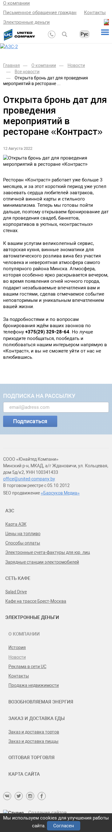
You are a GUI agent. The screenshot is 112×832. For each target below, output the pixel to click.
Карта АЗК (15, 524)
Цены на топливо (22, 533)
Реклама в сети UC (27, 666)
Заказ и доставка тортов (33, 731)
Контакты (95, 12)
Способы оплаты (22, 542)
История (17, 647)
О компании (16, 3)
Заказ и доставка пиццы (33, 741)
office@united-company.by (29, 478)
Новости (17, 657)
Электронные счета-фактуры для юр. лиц (47, 552)
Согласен (63, 826)
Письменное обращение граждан (40, 12)
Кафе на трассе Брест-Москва (35, 601)
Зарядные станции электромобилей (42, 562)
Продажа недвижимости (33, 685)
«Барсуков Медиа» (60, 492)
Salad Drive (16, 591)
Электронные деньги (26, 22)
